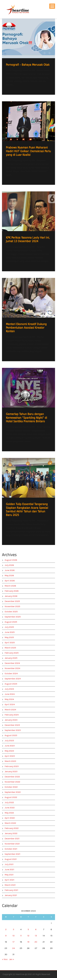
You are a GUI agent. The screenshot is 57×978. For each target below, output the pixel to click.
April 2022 (10, 818)
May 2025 (9, 637)
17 (13, 942)
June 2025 (10, 632)
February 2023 (12, 766)
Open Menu (52, 6)
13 (36, 935)
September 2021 (12, 854)
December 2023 (12, 725)
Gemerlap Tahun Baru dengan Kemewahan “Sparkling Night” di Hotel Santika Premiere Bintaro (26, 417)
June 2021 (9, 869)
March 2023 (10, 761)
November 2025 (12, 606)
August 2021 (11, 859)
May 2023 (9, 751)
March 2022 (10, 823)
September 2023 (13, 730)
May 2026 (9, 575)
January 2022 (11, 833)
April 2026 (10, 580)
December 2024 (12, 663)
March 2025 (10, 647)
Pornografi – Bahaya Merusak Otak (28, 64)
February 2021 (11, 890)
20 (36, 942)
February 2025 (12, 653)
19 (28, 942)
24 (13, 948)
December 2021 (12, 838)
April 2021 (9, 880)
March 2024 (10, 709)
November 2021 (12, 843)
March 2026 (10, 585)
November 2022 (12, 782)
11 (21, 935)
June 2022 (10, 807)
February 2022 (12, 828)
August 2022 (11, 797)
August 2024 (11, 684)
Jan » (11, 959)
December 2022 (12, 776)
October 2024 (11, 673)
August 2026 (11, 560)
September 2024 (13, 678)
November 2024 (12, 668)
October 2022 (11, 787)
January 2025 (11, 658)
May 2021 (9, 874)
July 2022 (9, 802)
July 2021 (9, 864)
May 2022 (9, 812)
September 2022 (13, 792)
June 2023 (10, 745)
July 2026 (9, 565)
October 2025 (11, 611)
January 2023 (11, 771)
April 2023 (10, 756)
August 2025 (11, 622)
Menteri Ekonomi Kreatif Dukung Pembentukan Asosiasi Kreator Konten (26, 327)
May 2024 (9, 699)
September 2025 (13, 616)
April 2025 (10, 642)
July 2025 (9, 627)
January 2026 (11, 596)
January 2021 (11, 895)
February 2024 (12, 714)
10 (13, 935)
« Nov (5, 959)
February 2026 (12, 591)
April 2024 (10, 704)
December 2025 (12, 601)
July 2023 (9, 740)
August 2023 (11, 735)
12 (28, 935)
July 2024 (9, 689)
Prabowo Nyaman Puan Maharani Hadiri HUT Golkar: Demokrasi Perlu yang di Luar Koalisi (28, 151)
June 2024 (10, 694)
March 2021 (10, 885)
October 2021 (11, 849)
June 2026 (10, 570)
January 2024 (11, 720)
